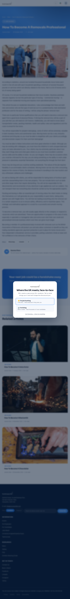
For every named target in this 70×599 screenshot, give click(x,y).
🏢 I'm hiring (31, 308)
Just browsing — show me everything (35, 314)
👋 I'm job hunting (30, 301)
